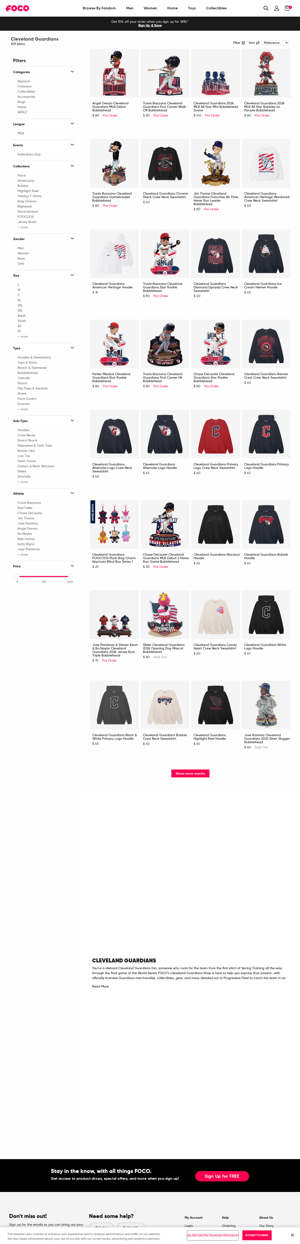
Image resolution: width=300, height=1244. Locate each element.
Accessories (26, 96)
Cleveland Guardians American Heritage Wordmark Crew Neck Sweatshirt (267, 197)
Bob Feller (25, 508)
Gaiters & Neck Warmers (36, 466)
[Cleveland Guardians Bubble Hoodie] (266, 524)
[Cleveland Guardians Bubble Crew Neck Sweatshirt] (165, 705)
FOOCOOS (26, 217)
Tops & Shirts (27, 362)
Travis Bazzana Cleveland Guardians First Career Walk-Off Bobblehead (165, 107)
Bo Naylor (25, 533)
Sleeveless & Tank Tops (35, 445)
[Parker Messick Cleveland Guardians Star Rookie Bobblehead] (114, 344)
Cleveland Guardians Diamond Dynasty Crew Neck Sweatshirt (216, 287)
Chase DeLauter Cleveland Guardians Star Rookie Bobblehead (214, 378)
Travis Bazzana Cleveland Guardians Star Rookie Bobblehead (162, 287)
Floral (22, 175)
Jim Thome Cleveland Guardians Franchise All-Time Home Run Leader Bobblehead (216, 199)
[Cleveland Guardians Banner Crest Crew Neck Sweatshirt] (266, 344)
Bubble (23, 186)
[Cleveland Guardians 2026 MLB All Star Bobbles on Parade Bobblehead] (266, 73)
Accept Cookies (256, 1235)
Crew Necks (26, 435)
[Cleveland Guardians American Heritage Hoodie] (114, 253)
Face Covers (27, 398)
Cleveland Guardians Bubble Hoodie (266, 556)
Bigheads (25, 206)
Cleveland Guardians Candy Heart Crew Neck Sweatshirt (215, 646)
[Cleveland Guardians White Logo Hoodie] (266, 614)
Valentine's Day (29, 154)
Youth (22, 321)
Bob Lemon (26, 539)
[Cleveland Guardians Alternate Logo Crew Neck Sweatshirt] (114, 434)
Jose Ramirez (28, 523)
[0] (286, 8)
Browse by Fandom (99, 8)
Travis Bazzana (29, 503)
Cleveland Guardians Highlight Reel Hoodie (210, 737)
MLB (21, 133)
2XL (20, 305)
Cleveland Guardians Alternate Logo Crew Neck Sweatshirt (112, 468)
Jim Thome (26, 518)
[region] (150, 1235)
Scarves (24, 404)
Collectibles (216, 8)
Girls (21, 263)
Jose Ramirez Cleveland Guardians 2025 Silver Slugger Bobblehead (267, 739)
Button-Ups (26, 450)
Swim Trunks (27, 461)
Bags (21, 102)
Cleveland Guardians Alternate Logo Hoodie (160, 466)
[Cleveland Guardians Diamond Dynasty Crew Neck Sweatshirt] (215, 253)
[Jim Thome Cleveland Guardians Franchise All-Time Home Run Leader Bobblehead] (215, 163)
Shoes (22, 393)
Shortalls (24, 476)
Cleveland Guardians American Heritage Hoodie (112, 285)
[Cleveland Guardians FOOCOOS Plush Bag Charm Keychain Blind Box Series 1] (114, 524)
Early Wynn (26, 544)
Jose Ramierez (29, 549)
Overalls (24, 378)
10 (19, 331)
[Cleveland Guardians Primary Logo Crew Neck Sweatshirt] (215, 434)
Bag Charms (27, 201)
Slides (22, 471)
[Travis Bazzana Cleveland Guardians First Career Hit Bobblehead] (165, 344)
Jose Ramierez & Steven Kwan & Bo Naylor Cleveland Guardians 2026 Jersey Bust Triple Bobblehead (115, 650)
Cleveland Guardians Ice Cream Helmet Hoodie (263, 285)
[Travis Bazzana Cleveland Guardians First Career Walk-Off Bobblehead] (165, 73)
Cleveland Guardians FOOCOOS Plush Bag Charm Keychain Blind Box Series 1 (114, 558)
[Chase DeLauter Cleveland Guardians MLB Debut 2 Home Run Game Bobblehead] (165, 524)
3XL (20, 310)
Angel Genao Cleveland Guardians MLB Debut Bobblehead (110, 107)
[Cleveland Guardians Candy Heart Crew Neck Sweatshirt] (215, 614)
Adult (22, 315)
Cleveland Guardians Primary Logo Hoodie (266, 466)
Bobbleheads (28, 373)
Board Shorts (27, 440)
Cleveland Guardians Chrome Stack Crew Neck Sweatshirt (165, 195)
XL (19, 300)
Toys (192, 8)
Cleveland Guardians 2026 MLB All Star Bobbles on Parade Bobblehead (264, 107)
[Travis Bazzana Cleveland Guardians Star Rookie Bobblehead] (165, 253)
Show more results (190, 773)
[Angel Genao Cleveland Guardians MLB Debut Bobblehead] (114, 73)
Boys (21, 258)
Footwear (25, 86)
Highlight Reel (28, 191)
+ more (23, 227)
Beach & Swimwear (32, 367)
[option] (150, 24)
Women (150, 8)
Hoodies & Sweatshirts (34, 357)
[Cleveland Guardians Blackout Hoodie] (215, 524)
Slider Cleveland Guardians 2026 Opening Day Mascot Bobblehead (163, 648)
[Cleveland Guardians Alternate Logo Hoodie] (165, 434)
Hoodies (24, 430)
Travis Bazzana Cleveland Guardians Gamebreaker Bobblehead (112, 197)
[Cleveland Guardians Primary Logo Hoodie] (266, 434)
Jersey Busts (27, 222)
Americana (26, 180)
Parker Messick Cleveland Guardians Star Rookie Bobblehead (111, 378)
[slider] (17, 576)
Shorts (22, 383)
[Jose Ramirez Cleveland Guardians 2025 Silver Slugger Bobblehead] (266, 705)
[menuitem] (99, 8)
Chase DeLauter (30, 513)
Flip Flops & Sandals (33, 388)
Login (189, 1226)
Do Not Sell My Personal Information (212, 1235)
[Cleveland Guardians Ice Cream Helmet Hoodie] (266, 253)
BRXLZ (22, 112)
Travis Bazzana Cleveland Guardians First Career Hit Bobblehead (162, 378)
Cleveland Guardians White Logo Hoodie (265, 646)
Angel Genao (28, 528)
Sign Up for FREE (222, 1176)
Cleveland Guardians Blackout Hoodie (217, 556)
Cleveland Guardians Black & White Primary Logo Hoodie (114, 737)
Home (172, 8)
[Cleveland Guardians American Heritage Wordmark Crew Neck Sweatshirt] (266, 163)
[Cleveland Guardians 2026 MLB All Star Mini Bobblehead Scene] (215, 73)
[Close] (292, 1235)
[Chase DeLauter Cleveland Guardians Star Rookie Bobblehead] (215, 344)
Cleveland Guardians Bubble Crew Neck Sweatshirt (165, 737)
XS (19, 326)
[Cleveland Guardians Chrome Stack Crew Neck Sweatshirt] (165, 163)
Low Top (24, 456)
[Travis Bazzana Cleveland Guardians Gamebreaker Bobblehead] (114, 163)
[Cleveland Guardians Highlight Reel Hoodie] (215, 705)
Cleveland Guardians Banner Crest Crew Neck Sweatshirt (266, 376)
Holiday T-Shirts (29, 196)
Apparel (24, 81)
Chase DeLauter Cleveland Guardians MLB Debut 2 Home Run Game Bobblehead (166, 558)
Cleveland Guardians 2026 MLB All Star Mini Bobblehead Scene (216, 107)
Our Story (266, 1226)
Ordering (229, 1226)
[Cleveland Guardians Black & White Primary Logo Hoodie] (114, 705)
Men (129, 8)
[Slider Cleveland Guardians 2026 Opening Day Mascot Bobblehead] (165, 614)
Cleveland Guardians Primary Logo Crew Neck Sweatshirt (216, 466)
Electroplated (28, 211)
